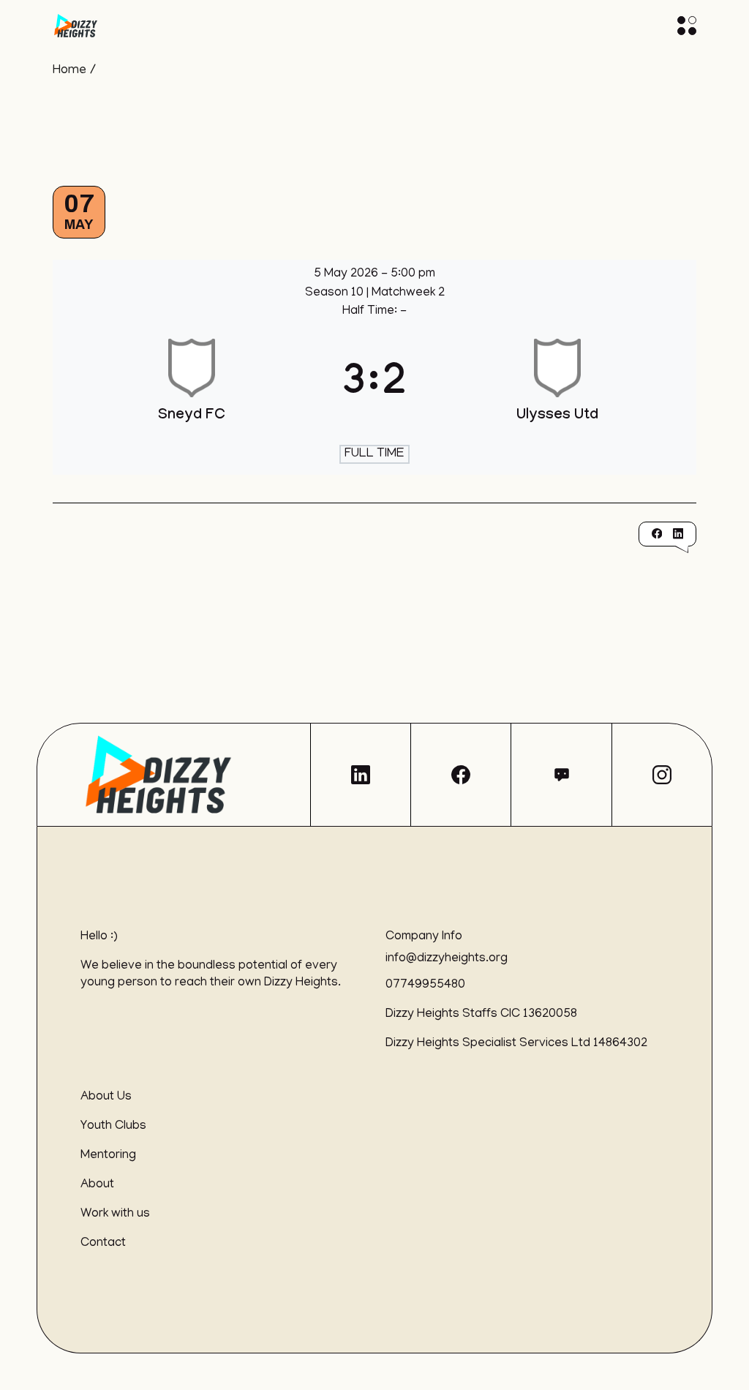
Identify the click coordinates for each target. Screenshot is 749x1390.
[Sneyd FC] (192, 387)
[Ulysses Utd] (557, 387)
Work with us (115, 1214)
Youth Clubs (113, 1126)
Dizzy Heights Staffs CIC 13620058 (481, 1014)
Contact (103, 1243)
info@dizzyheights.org (446, 959)
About (97, 1185)
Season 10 (335, 293)
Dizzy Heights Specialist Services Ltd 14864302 (516, 1044)
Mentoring (108, 1155)
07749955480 (425, 985)
